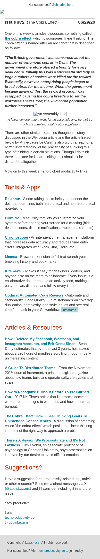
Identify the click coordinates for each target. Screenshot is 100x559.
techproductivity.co (19, 517)
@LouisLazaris (18, 488)
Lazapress (32, 542)
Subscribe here (62, 5)
